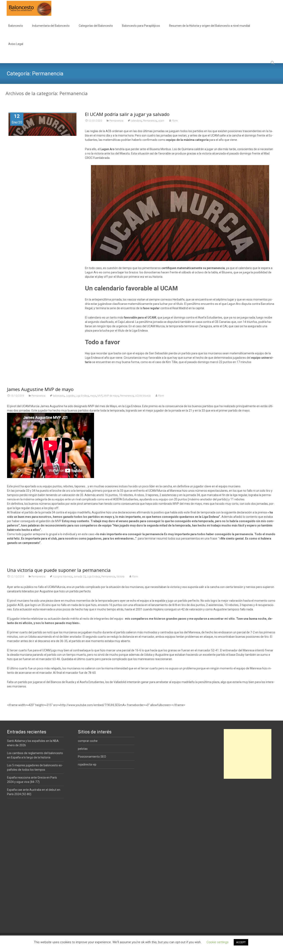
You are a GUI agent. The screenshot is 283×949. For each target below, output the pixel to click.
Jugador (70, 395)
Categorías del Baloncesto (96, 25)
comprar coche (88, 741)
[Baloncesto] (25, 8)
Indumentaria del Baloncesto (51, 25)
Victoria (120, 576)
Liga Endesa (82, 395)
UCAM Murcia (143, 395)
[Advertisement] (247, 754)
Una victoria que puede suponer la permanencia (59, 570)
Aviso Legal (15, 44)
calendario (136, 120)
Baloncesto (15, 25)
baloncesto (58, 395)
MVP (100, 395)
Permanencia (116, 120)
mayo (93, 395)
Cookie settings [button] (218, 942)
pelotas (83, 748)
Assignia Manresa (62, 576)
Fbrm (175, 120)
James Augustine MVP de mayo (40, 389)
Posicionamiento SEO (92, 756)
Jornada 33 (80, 576)
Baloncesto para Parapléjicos (141, 25)
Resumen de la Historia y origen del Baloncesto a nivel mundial (209, 25)
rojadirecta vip (87, 764)
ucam (161, 120)
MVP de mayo (111, 395)
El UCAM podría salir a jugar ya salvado (127, 114)
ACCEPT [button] (241, 942)
